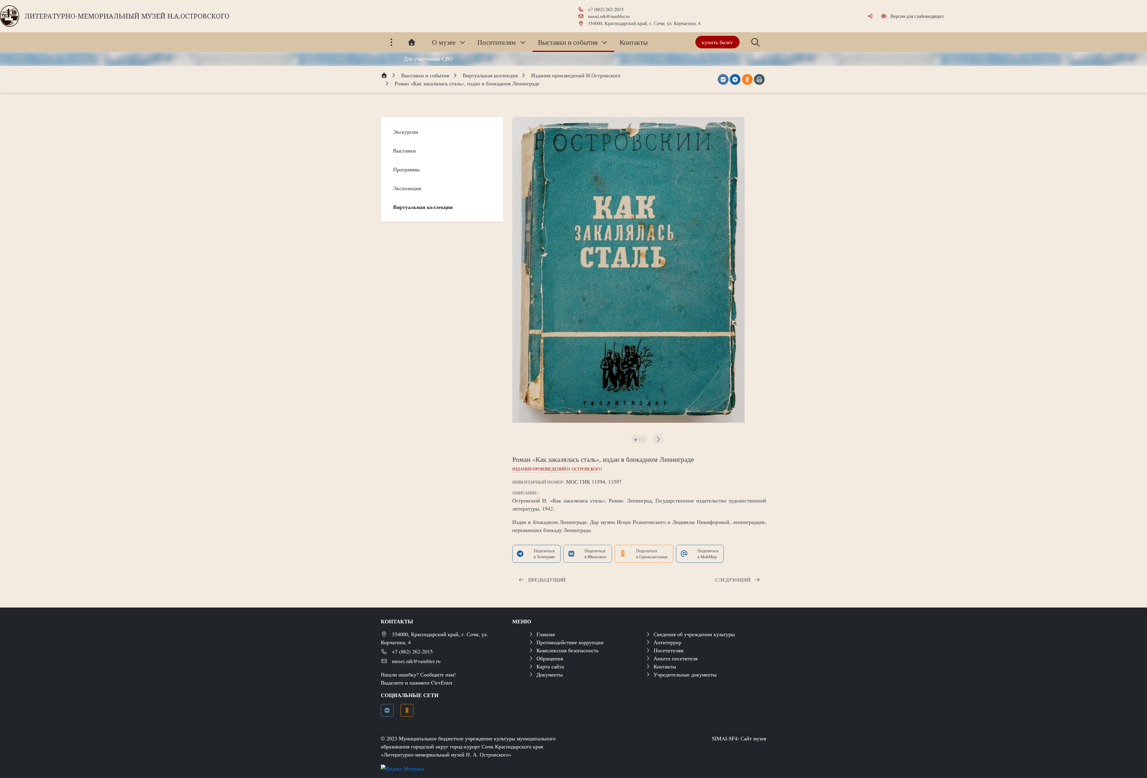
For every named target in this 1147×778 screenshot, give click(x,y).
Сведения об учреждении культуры (694, 634)
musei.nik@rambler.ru (609, 16)
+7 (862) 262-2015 (606, 9)
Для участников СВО (428, 58)
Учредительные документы (685, 674)
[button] (635, 440)
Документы (549, 674)
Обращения (549, 658)
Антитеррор (667, 642)
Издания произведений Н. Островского (557, 469)
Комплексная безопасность (567, 650)
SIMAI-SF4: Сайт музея (739, 738)
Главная (545, 634)
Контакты (665, 666)
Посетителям (668, 650)
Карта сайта (550, 666)
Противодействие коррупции (570, 642)
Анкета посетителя (675, 658)
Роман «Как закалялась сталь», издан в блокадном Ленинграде (603, 459)
